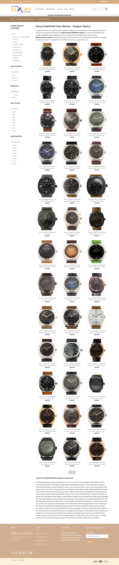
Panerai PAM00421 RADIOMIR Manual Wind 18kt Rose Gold (96, 364)
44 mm (14, 158)
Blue (13, 117)
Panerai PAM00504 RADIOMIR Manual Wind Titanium (96, 233)
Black (13, 114)
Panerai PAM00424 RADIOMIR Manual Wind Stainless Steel (47, 332)
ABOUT (71, 9)
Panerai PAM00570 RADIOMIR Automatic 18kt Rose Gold (72, 430)
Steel (13, 75)
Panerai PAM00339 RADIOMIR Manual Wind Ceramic (96, 397)
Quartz (14, 97)
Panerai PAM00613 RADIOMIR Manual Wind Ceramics (96, 200)
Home (13, 19)
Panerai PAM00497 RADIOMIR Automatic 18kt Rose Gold (72, 69)
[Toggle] (32, 34)
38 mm (14, 145)
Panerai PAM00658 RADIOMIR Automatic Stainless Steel (72, 200)
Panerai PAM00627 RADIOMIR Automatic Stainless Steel (72, 463)
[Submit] (106, 9)
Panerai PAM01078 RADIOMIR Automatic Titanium (72, 299)
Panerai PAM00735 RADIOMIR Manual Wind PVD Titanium (72, 134)
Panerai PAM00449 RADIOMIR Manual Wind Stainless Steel (47, 134)
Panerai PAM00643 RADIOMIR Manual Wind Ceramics (47, 200)
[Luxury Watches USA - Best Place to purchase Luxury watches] (22, 9)
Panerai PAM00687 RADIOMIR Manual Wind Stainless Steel (72, 266)
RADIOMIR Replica (44, 19)
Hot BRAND (39, 9)
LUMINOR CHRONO (17, 44)
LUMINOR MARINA (17, 52)
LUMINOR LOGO (16, 50)
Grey (13, 125)
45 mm (14, 156)
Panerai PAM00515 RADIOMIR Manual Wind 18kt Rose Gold (96, 463)
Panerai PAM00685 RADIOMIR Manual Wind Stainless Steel (47, 364)
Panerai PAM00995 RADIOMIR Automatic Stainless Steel (96, 134)
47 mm (14, 153)
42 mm (14, 161)
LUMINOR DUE (16, 47)
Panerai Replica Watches (26, 19)
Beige (14, 112)
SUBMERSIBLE (16, 61)
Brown (14, 120)
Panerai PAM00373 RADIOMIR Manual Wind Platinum (72, 397)
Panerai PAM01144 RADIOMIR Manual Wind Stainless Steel (96, 101)
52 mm (14, 150)
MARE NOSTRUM (17, 55)
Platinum (15, 78)
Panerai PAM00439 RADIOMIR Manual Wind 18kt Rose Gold (96, 299)
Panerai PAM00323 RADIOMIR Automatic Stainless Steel (47, 397)
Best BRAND (50, 9)
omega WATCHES (41, 533)
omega (59, 9)
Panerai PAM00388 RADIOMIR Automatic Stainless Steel (47, 101)
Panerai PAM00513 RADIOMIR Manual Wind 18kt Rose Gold (47, 430)
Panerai (13, 34)
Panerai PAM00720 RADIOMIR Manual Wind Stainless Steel (47, 266)
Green (14, 122)
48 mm (14, 148)
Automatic (15, 95)
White (14, 131)
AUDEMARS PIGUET (42, 537)
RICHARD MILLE (41, 544)
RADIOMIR (15, 58)
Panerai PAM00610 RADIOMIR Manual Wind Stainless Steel (72, 364)
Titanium (15, 80)
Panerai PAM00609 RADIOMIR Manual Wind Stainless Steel (96, 69)
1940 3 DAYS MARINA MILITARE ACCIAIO (21, 38)
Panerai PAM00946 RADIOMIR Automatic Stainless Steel (47, 167)
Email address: (90, 533)
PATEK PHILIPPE (41, 540)
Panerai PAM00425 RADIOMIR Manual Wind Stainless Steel (47, 69)
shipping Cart (104, 1)
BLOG (65, 9)
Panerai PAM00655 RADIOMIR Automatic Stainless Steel (96, 332)
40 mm (14, 164)
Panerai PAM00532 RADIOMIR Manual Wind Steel (47, 299)
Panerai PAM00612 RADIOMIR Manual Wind (47, 233)
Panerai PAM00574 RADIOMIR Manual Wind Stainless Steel (96, 266)
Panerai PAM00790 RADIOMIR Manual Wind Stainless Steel (96, 167)
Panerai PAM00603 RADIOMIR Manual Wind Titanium (72, 233)
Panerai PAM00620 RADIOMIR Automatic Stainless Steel (96, 430)
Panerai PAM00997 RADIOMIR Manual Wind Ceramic (47, 463)
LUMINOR (15, 42)
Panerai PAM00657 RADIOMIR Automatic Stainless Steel (72, 332)
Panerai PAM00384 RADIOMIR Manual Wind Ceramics (72, 101)
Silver (14, 128)
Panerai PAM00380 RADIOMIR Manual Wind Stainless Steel (72, 167)
